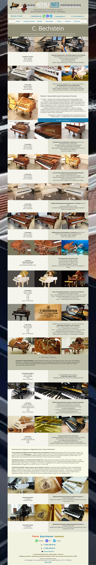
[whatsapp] (44, 16)
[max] (47, 16)
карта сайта (48, 562)
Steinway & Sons (27, 454)
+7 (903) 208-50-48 (49, 545)
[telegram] (51, 16)
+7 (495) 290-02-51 (49, 548)
